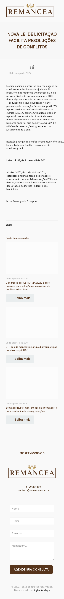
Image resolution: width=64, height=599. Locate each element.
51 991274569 (33, 486)
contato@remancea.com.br (33, 490)
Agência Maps (42, 590)
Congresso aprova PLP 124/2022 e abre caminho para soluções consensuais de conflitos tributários (28, 286)
